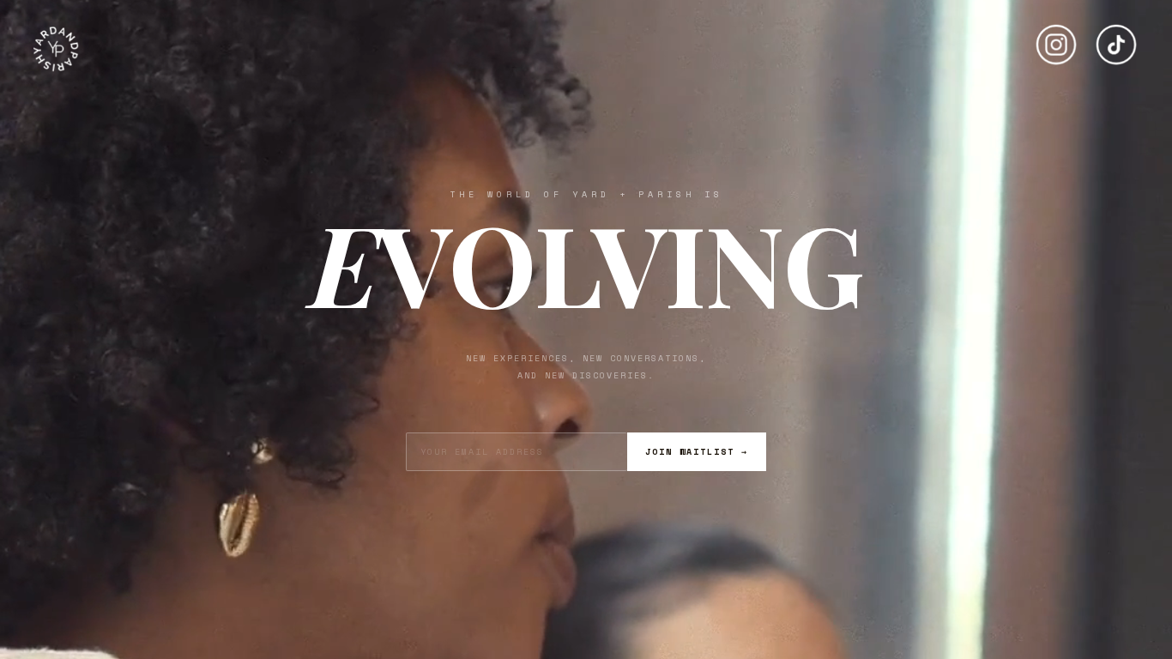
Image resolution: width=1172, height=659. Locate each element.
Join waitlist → (696, 451)
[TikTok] (1116, 37)
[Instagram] (1056, 37)
